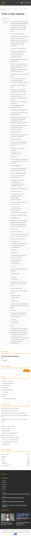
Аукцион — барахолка (7, 381)
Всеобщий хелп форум (7, 383)
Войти (2, 358)
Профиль (4, 486)
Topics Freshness (6, 430)
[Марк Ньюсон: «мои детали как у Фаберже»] (8, 517)
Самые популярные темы (8, 426)
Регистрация (4, 360)
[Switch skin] (24, 3)
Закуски (21, 8)
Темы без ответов (6, 428)
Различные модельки (7, 389)
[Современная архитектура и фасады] (3, 2)
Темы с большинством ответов (9, 441)
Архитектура (5, 478)
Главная (4, 8)
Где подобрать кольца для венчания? (10, 410)
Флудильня (5, 394)
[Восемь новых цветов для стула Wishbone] (23, 517)
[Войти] (21, 3)
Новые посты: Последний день (9, 433)
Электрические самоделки (8, 398)
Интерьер (4, 482)
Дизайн (3, 480)
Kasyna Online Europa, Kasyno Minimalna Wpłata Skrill (13, 413)
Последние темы (6, 444)
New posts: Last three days (8, 435)
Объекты (4, 484)
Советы (4, 489)
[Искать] (26, 3)
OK (15, 534)
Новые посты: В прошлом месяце (10, 439)
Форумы (10, 8)
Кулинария (15, 8)
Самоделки (5, 392)
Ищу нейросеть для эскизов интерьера (10, 408)
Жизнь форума (5, 385)
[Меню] (29, 3)
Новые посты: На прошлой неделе (10, 437)
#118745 (27, 18)
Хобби (3, 396)
